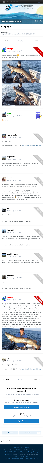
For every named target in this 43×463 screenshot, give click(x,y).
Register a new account (21, 407)
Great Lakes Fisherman (18, 452)
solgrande (4, 32)
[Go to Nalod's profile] (4, 115)
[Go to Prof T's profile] (4, 179)
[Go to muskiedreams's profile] (4, 255)
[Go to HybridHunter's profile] (4, 136)
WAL (14, 2)
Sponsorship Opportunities (20, 458)
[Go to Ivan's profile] (4, 210)
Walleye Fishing (33, 452)
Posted (14, 51)
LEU (8, 2)
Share (11, 433)
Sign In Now (21, 421)
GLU (17, 2)
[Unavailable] (21, 71)
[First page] (2, 41)
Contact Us (18, 447)
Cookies (26, 447)
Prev (6, 41)
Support (8, 458)
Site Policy (8, 454)
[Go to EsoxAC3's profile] (4, 231)
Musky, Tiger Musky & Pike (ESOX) (24, 34)
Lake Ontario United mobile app (31, 145)
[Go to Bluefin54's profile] (4, 277)
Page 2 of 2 (21, 41)
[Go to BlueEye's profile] (4, 50)
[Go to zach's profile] (4, 360)
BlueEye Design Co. (21, 456)
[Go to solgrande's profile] (4, 158)
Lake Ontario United (18, 450)
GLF (11, 2)
